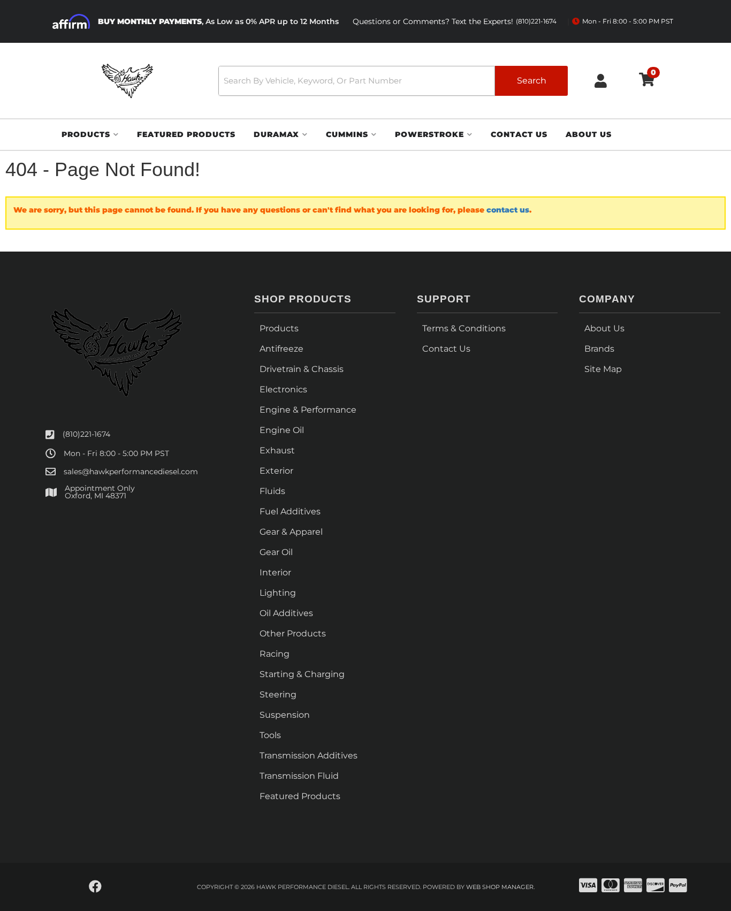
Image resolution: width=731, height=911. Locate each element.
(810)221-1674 (86, 434)
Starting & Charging (302, 674)
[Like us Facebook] (95, 887)
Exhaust (277, 450)
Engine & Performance (308, 410)
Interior (275, 572)
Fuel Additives (290, 511)
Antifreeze (281, 349)
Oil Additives (286, 613)
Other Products (293, 633)
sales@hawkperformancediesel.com (131, 471)
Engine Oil (282, 430)
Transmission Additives (308, 755)
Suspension (285, 715)
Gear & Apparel (291, 532)
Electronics (283, 389)
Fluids (272, 491)
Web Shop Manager (500, 887)
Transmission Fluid (299, 776)
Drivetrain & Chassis (302, 369)
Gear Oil (276, 552)
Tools (270, 735)
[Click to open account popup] (600, 80)
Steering (278, 694)
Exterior (276, 471)
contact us (507, 210)
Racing (275, 654)
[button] (393, 81)
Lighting (278, 593)
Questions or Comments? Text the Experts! (455, 21)
